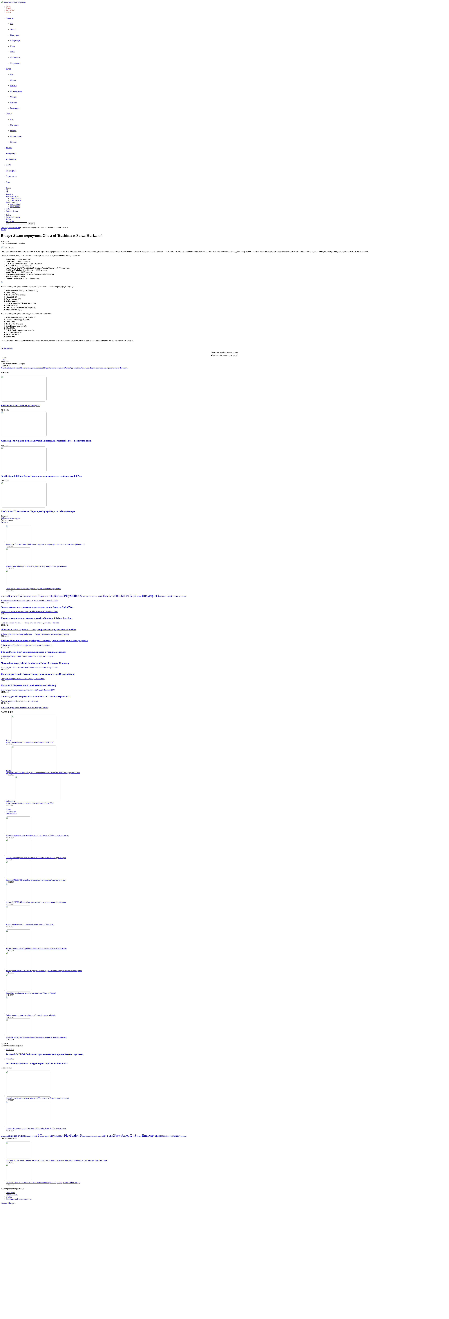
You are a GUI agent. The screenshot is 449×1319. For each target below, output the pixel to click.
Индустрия (14, 35)
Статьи (9, 114)
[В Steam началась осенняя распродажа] (24, 401)
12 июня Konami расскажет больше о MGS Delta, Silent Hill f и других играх (36, 858)
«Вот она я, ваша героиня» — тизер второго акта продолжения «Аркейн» (38, 629)
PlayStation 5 (15, 207)
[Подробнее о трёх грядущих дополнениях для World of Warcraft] (18, 991)
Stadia (8, 209)
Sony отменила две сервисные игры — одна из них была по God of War (37, 607)
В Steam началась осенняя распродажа (20, 405)
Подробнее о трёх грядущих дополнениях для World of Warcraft (31, 993)
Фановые (182, 596)
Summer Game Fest (94, 596)
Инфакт (13, 86)
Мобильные (15, 57)
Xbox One (9, 194)
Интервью (14, 125)
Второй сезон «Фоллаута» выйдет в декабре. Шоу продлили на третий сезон (36, 566)
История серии (16, 91)
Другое (13, 80)
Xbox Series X (15, 198)
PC (7, 190)
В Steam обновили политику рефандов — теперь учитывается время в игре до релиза (44, 640)
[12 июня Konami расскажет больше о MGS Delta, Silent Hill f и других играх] (18, 856)
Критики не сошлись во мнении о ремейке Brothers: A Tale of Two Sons (36, 618)
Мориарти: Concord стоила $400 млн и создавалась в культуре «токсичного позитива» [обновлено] (45, 544)
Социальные (15, 63)
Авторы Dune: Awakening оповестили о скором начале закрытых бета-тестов (36, 948)
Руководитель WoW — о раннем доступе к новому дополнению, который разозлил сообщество (44, 971)
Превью (13, 102)
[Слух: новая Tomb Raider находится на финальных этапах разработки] (18, 587)
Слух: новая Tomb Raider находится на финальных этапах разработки (33, 589)
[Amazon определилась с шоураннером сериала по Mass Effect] (18, 922)
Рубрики (4, 1046)
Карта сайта (10, 1193)
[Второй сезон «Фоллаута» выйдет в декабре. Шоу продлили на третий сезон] (18, 564)
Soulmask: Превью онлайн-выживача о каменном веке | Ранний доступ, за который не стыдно (43, 1183)
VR (7, 192)
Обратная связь (12, 1195)
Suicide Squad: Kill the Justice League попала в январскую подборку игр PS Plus (41, 476)
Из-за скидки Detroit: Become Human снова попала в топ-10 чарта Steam (37, 674)
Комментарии (11, 813)
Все (11, 24)
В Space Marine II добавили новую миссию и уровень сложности (33, 652)
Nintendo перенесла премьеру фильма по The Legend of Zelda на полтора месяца (37, 835)
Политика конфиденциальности (18, 1199)
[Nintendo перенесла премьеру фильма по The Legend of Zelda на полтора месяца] (18, 833)
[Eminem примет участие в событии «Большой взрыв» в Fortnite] (18, 1013)
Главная (4, 228)
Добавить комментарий (10, 518)
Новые (8, 809)
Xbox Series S (15, 200)
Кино (12, 46)
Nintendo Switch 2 (31, 596)
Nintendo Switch (12, 211)
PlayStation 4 (15, 205)
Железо (13, 29)
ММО (12, 52)
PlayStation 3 (45, 596)
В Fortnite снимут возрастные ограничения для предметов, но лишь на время (36, 1037)
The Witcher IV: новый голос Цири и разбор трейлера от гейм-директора (38, 511)
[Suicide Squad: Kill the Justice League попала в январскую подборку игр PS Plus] (24, 472)
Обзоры (13, 97)
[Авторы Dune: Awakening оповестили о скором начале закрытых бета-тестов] (18, 946)
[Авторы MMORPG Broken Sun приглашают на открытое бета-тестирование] (18, 878)
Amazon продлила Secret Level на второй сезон (24, 707)
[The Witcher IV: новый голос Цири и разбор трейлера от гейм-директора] (24, 507)
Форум (8, 188)
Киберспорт (15, 41)
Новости (9, 18)
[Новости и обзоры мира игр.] (13, 2)
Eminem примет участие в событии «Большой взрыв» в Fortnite (31, 1015)
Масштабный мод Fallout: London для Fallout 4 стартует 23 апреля (35, 663)
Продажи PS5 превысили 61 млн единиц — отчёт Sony (28, 685)
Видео (8, 69)
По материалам (7, 348)
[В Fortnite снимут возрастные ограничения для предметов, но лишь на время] (18, 1035)
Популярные (11, 811)
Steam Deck (85, 596)
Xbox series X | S (12, 196)
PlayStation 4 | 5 (11, 202)
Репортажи (14, 108)
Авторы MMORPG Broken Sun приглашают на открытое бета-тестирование (36, 880)
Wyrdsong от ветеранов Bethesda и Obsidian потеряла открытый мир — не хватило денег (46, 441)
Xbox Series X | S (124, 595)
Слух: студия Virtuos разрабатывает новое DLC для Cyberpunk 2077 (36, 696)
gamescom (4, 596)
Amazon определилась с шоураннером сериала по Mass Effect (30, 742)
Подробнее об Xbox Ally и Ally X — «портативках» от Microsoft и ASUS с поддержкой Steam (43, 773)
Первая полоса (16, 136)
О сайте (9, 1197)
